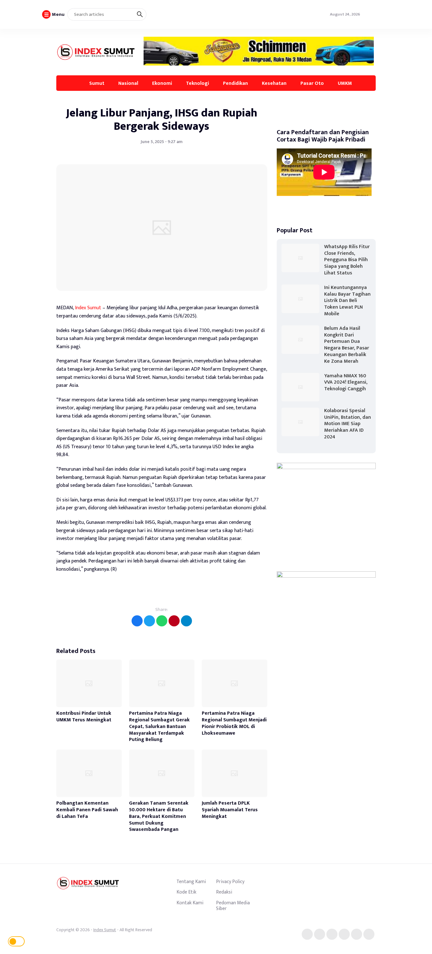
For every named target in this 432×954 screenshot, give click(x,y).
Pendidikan (235, 83)
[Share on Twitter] (149, 620)
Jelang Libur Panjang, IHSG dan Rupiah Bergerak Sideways (161, 119)
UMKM (345, 83)
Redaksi (224, 892)
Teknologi (197, 83)
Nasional (128, 83)
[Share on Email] (174, 620)
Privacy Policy (230, 881)
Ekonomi (162, 83)
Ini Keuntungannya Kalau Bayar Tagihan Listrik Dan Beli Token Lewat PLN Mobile (347, 300)
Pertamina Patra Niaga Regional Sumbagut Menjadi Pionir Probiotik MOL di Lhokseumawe (234, 723)
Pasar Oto (312, 83)
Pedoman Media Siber (233, 906)
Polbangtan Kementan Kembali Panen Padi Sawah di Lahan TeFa (87, 810)
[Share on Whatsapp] (161, 620)
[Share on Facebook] (137, 620)
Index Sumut (88, 308)
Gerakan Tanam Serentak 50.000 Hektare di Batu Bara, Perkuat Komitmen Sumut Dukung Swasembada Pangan (158, 816)
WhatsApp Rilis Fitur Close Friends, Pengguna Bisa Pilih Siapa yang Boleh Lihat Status (347, 259)
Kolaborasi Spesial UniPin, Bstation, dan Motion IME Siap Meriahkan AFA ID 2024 (347, 423)
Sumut (96, 83)
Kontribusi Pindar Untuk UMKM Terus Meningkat (83, 716)
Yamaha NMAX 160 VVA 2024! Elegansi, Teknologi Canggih (345, 382)
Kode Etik (186, 892)
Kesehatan (274, 83)
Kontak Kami (189, 903)
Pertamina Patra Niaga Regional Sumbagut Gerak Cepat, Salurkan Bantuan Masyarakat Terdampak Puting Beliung (159, 726)
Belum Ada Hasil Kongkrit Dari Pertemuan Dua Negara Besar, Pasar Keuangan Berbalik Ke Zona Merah (346, 345)
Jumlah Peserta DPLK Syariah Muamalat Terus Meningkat (230, 810)
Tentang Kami (191, 881)
